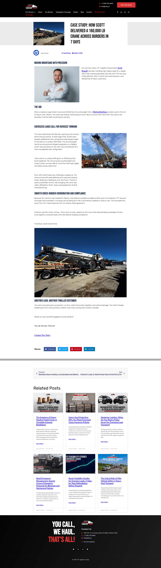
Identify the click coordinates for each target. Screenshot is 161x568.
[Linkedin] (121, 12)
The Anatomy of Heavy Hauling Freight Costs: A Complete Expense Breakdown (46, 421)
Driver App (29, 15)
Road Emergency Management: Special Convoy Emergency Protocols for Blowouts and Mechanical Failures (47, 483)
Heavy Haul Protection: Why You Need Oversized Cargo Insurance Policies (80, 420)
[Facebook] (117, 12)
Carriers (89, 12)
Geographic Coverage (63, 12)
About (40, 12)
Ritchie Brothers (100, 112)
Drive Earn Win (100, 12)
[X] (125, 12)
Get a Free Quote (126, 5)
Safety (75, 12)
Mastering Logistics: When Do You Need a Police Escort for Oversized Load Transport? (112, 421)
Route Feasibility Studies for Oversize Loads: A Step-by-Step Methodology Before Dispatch (80, 482)
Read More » (40, 443)
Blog (82, 12)
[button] (50, 349)
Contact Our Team (42, 335)
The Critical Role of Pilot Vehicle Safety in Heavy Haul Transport (111, 481)
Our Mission (49, 12)
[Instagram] (128, 12)
